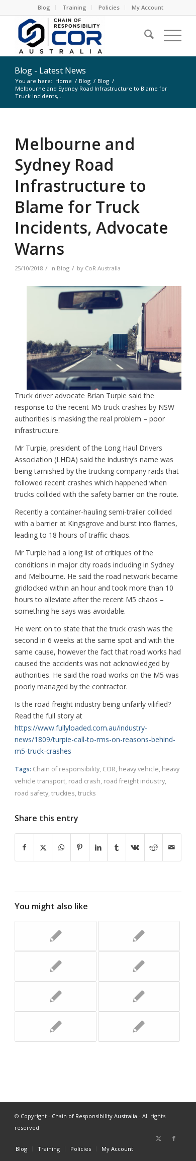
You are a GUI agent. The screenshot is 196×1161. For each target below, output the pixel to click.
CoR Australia (103, 268)
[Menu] (167, 36)
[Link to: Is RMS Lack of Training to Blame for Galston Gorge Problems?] (55, 996)
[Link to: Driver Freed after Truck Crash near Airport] (139, 996)
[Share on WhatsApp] (61, 847)
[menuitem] (44, 7)
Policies (109, 7)
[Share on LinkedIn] (98, 847)
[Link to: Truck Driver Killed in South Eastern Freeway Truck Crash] (55, 936)
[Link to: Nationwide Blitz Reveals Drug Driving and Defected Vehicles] (139, 936)
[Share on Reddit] (154, 847)
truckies (63, 793)
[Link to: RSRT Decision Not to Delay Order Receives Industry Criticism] (55, 1026)
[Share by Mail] (172, 847)
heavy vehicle (139, 769)
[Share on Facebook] (24, 847)
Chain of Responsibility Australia (94, 1116)
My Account (147, 7)
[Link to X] (158, 1138)
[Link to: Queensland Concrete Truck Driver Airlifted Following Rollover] (139, 966)
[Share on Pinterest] (80, 847)
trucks (87, 793)
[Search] (144, 36)
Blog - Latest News (50, 70)
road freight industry (134, 781)
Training (74, 7)
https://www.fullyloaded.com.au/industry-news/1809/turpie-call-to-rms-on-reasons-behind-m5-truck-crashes (95, 739)
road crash (84, 781)
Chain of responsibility (66, 769)
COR (109, 769)
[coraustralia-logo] (81, 36)
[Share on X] (43, 847)
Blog (44, 7)
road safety (31, 793)
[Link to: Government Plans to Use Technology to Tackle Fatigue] (55, 966)
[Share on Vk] (135, 847)
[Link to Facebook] (173, 1138)
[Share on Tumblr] (117, 847)
